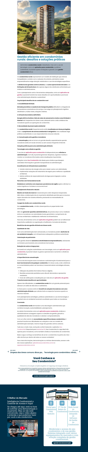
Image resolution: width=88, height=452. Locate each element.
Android (39, 329)
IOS (44, 329)
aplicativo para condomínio (35, 152)
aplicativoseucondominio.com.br (43, 343)
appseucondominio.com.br (26, 345)
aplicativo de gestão (46, 220)
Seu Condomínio (33, 160)
